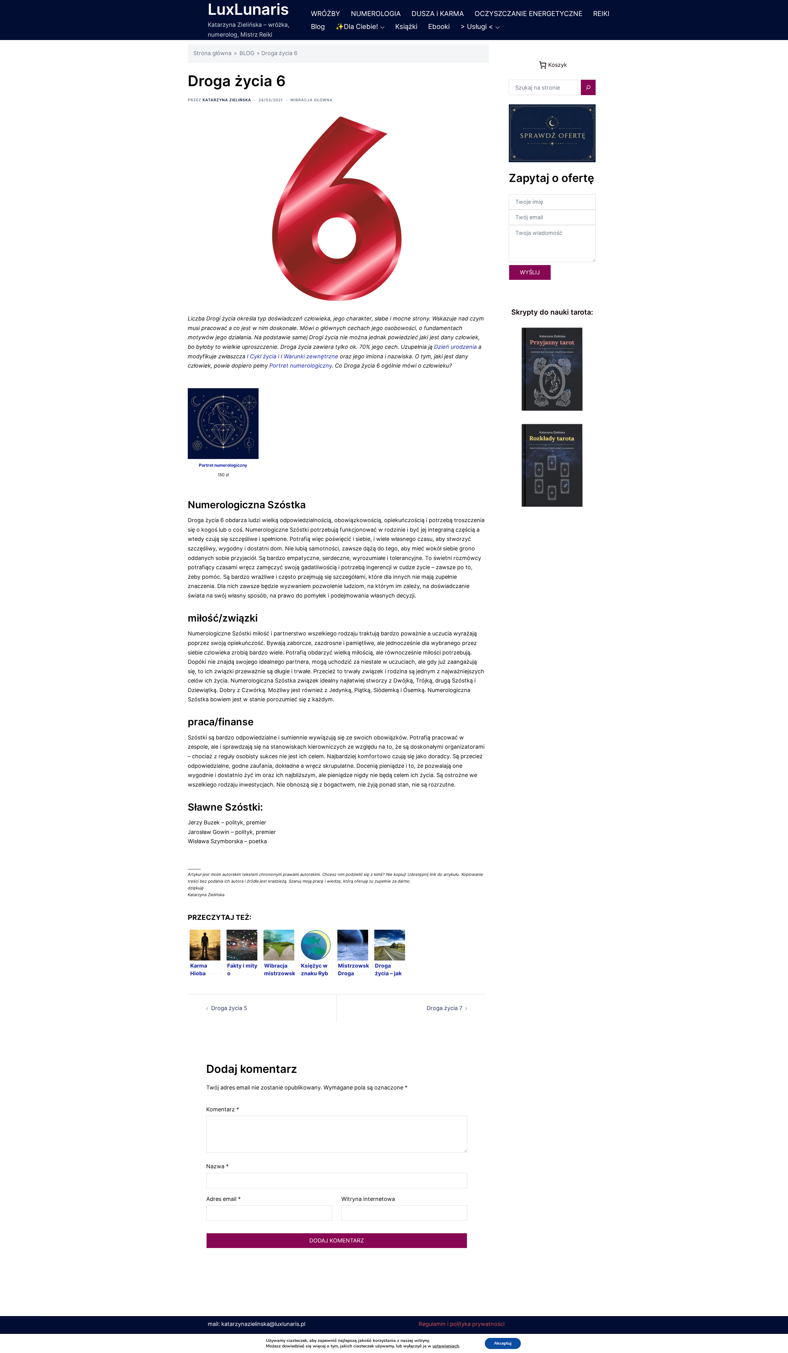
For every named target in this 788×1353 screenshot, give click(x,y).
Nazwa (217, 1166)
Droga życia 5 (229, 1008)
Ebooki (439, 26)
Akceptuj (503, 1343)
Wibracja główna (311, 100)
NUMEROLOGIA (376, 14)
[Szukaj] (588, 87)
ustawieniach (445, 1346)
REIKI (601, 14)
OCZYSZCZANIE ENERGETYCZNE (528, 14)
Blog (318, 26)
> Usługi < (476, 26)
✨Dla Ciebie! (357, 26)
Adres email (223, 1199)
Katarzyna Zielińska (227, 100)
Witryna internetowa (368, 1199)
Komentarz (222, 1109)
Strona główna (212, 53)
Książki (406, 26)
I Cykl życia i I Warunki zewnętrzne (292, 356)
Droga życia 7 (444, 1008)
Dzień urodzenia (455, 347)
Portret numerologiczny (300, 365)
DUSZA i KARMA (438, 14)
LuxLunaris (248, 9)
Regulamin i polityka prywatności (462, 1324)
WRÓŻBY (325, 14)
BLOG (246, 53)
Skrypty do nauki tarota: (552, 312)
